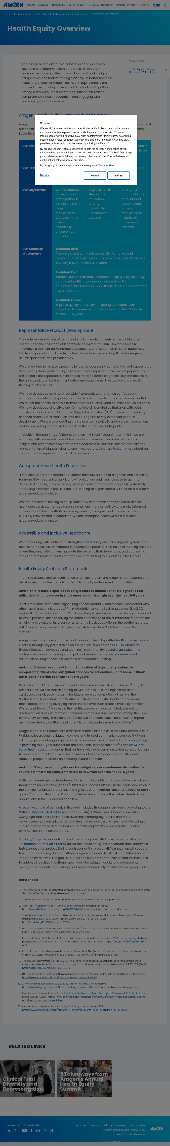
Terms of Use (106, 165)
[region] (86, 150)
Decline (118, 175)
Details (44, 175)
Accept (94, 175)
